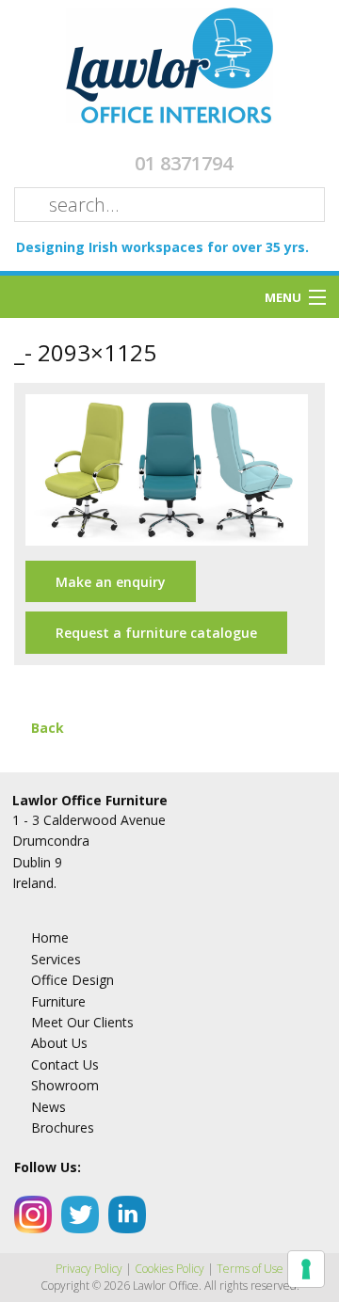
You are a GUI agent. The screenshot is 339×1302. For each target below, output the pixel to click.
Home (50, 937)
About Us (59, 1043)
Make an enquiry (111, 582)
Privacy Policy (89, 1269)
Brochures (62, 1127)
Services (56, 959)
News (48, 1107)
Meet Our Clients (82, 1022)
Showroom (65, 1085)
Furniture (58, 1001)
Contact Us (65, 1064)
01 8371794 (184, 163)
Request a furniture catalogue (156, 633)
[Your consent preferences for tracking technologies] (306, 1269)
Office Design (72, 980)
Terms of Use (250, 1269)
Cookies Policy (169, 1269)
